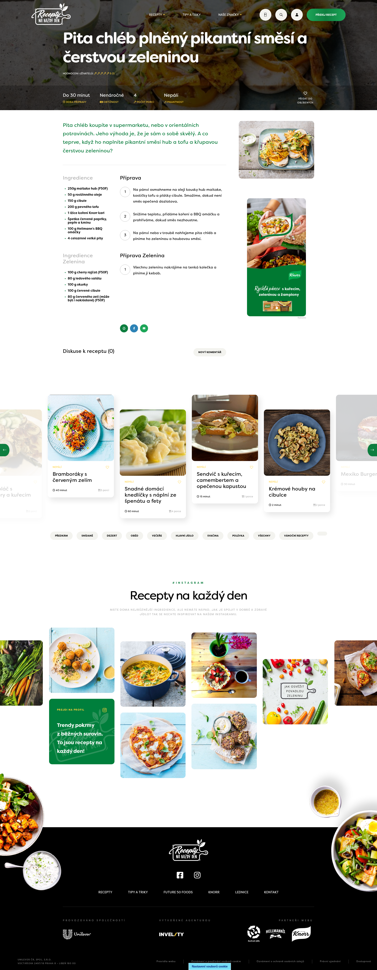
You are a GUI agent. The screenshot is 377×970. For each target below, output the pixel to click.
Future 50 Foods (178, 892)
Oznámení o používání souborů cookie (216, 961)
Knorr (214, 892)
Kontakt (271, 892)
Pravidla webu (166, 961)
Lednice (241, 892)
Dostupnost (363, 961)
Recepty (155, 15)
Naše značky (228, 15)
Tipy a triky (192, 15)
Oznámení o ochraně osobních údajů (280, 961)
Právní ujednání (330, 961)
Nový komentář (209, 352)
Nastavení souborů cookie (210, 966)
